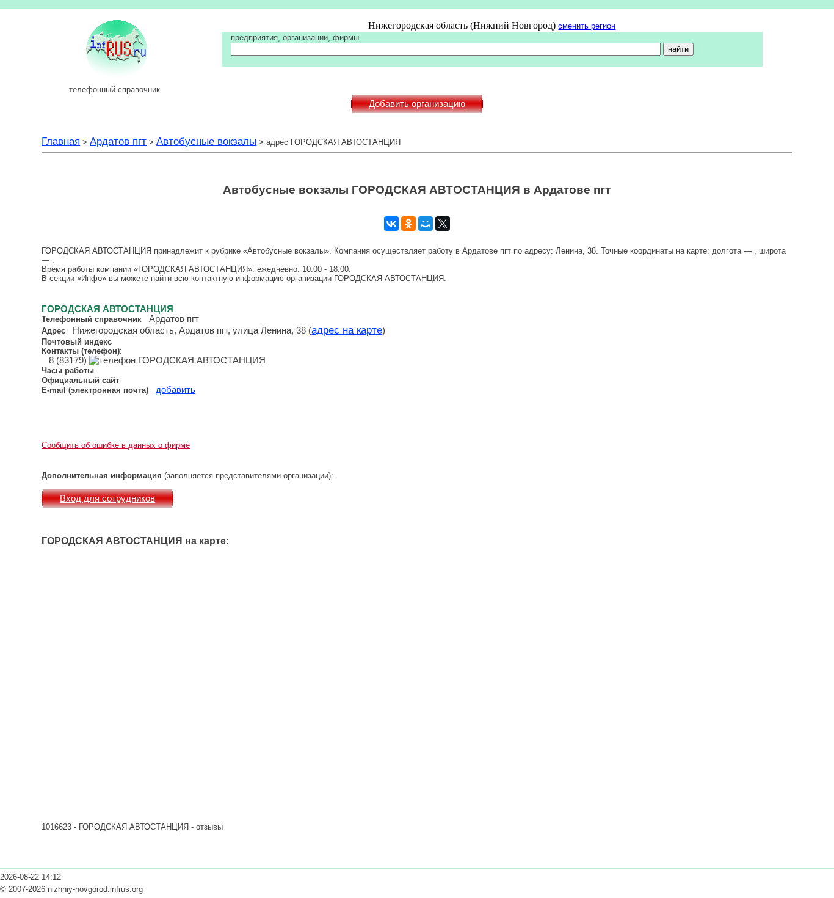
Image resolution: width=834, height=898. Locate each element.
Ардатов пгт (118, 141)
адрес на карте (346, 330)
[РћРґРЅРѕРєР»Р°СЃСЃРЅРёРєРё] (408, 223)
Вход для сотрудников (107, 498)
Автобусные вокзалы (206, 141)
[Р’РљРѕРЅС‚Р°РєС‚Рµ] (391, 223)
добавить (175, 390)
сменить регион (586, 26)
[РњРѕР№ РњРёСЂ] (425, 223)
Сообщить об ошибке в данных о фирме (116, 445)
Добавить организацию (417, 104)
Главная (61, 141)
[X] (442, 223)
